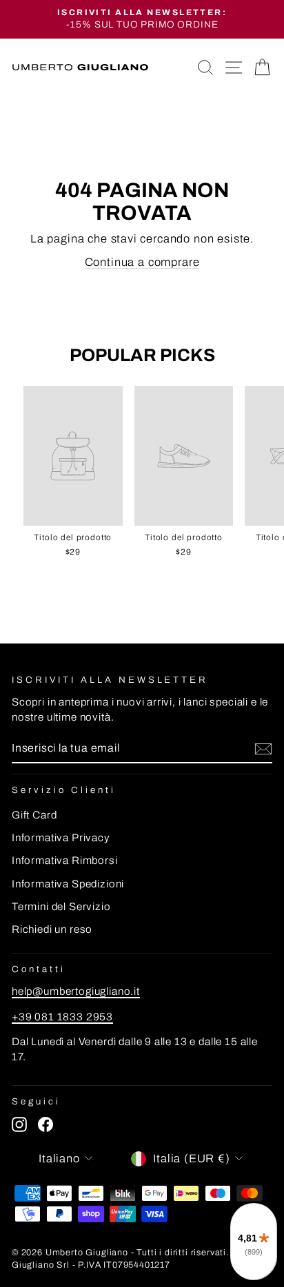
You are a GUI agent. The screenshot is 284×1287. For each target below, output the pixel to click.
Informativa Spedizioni (68, 883)
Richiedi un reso (52, 929)
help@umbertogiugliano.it (76, 991)
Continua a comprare (142, 262)
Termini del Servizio (61, 906)
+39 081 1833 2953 (62, 1016)
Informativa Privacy (61, 837)
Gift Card (34, 815)
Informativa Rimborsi (65, 860)
